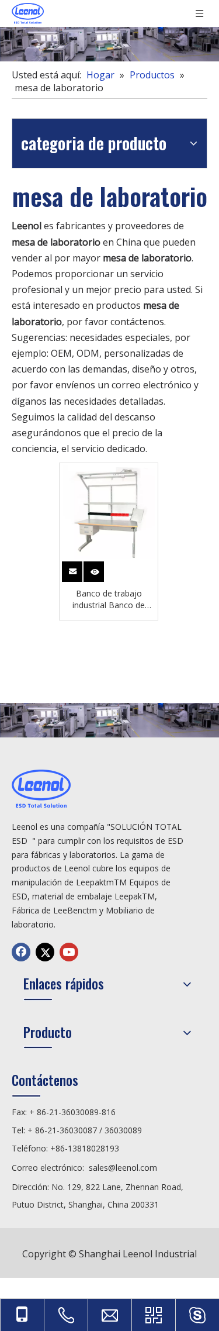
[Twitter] (45, 952)
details (96, 569)
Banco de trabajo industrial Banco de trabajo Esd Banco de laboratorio (109, 599)
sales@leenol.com (123, 1167)
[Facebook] (21, 952)
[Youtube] (69, 952)
